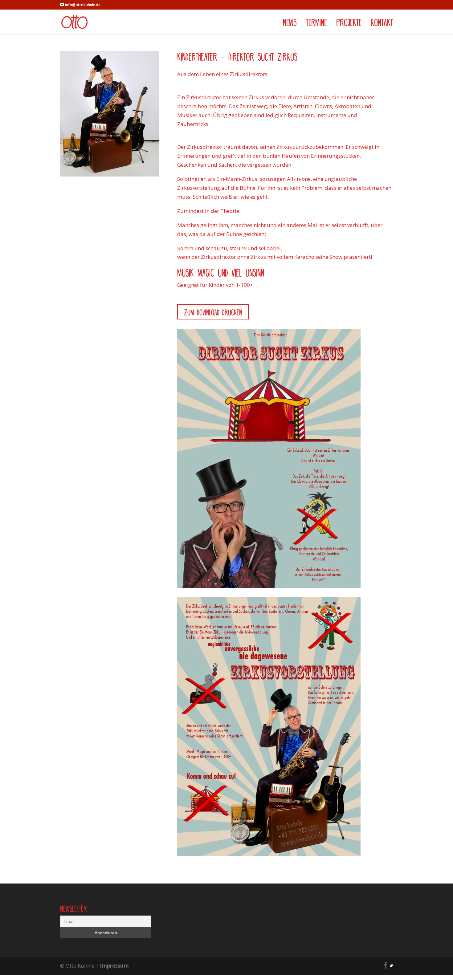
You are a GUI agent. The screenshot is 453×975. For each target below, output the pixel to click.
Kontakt (382, 23)
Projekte (348, 23)
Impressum (114, 965)
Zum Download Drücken (213, 311)
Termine (316, 23)
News (290, 23)
